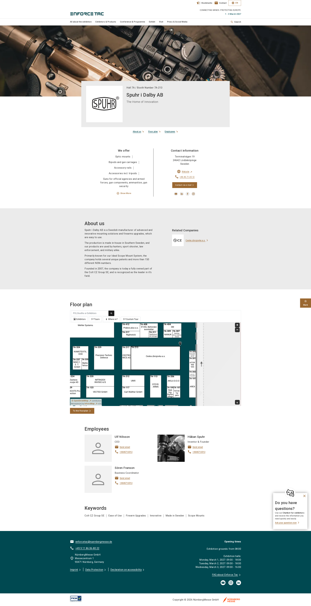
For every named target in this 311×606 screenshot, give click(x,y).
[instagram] (193, 194)
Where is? (113, 319)
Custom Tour (132, 319)
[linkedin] (182, 194)
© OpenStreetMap (80, 401)
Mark (305, 303)
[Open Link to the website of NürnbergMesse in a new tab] (231, 599)
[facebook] (188, 194)
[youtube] (176, 194)
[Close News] (290, 493)
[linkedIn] (238, 582)
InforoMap (90, 403)
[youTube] (223, 582)
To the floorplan (80, 411)
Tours (97, 319)
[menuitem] (82, 21)
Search (235, 22)
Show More (124, 193)
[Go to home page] (90, 9)
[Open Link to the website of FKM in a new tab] (78, 598)
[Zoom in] (237, 325)
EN (235, 2)
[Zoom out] (237, 330)
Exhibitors (81, 319)
